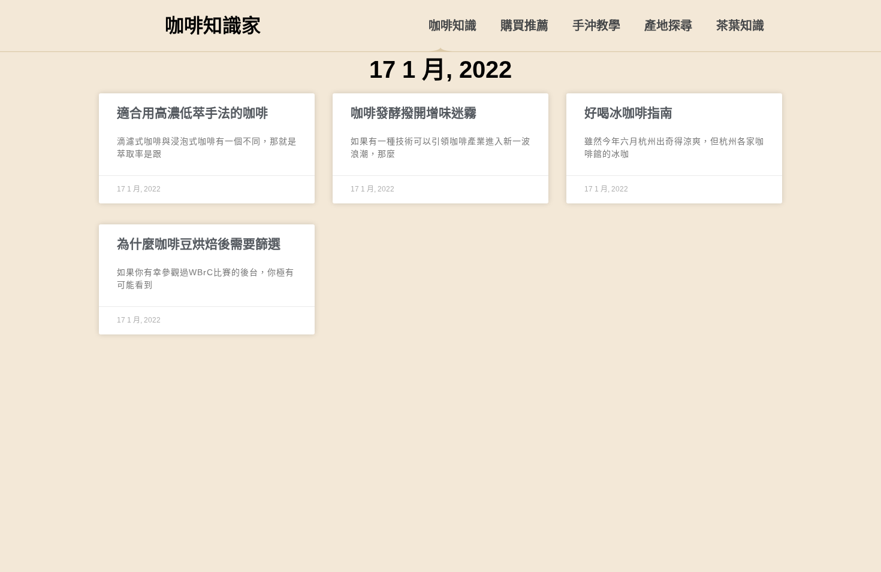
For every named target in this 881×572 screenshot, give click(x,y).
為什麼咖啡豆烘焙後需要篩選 (198, 244)
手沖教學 (596, 25)
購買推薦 (524, 25)
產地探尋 (668, 25)
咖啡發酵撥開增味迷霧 (413, 113)
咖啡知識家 (213, 25)
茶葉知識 (740, 25)
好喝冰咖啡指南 (628, 113)
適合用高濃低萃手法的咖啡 (192, 113)
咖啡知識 (452, 25)
